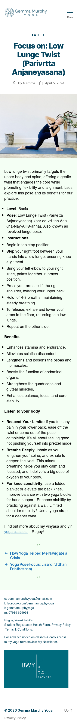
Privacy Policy (61, 624)
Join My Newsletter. (44, 641)
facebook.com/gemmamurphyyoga (30, 603)
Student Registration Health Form (27, 624)
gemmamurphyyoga (20, 607)
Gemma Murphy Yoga (35, 710)
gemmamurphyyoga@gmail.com (30, 598)
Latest (38, 35)
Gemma (29, 83)
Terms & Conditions (18, 629)
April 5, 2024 (54, 83)
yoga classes (16, 531)
